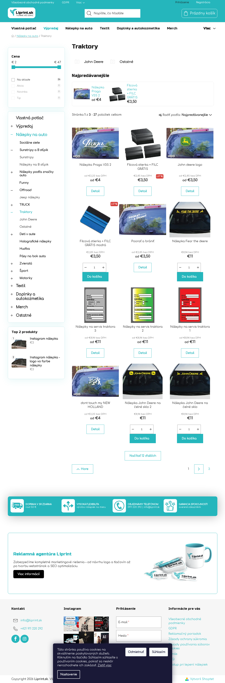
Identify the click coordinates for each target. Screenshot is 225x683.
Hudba (25, 248)
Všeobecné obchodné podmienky (32, 2)
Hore (84, 469)
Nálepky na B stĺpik (34, 164)
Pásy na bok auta (33, 256)
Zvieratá (26, 263)
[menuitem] (24, 28)
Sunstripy (27, 157)
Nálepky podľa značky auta (37, 173)
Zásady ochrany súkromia (187, 639)
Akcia (38, 85)
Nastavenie (68, 674)
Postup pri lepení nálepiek (188, 664)
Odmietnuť (136, 652)
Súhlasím (158, 652)
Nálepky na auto (31, 135)
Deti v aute (27, 234)
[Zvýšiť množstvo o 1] (103, 267)
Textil (20, 286)
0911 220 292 (135, 507)
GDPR (65, 2)
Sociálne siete (30, 142)
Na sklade (38, 79)
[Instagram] (24, 639)
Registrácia (203, 2)
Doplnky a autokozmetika (30, 296)
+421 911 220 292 (31, 628)
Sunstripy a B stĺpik (34, 150)
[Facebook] (15, 639)
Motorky (26, 278)
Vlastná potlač (30, 118)
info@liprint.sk (152, 507)
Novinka (38, 92)
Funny (24, 182)
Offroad (25, 190)
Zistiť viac (105, 665)
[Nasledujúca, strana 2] (198, 469)
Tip (38, 98)
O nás (172, 654)
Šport (24, 270)
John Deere (28, 219)
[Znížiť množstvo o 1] (85, 267)
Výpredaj (24, 126)
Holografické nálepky (35, 241)
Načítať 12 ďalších (142, 455)
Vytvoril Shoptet (202, 679)
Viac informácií (29, 574)
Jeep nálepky (30, 197)
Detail (95, 191)
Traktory (26, 212)
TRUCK (25, 204)
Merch (22, 307)
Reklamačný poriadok (184, 633)
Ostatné (25, 226)
